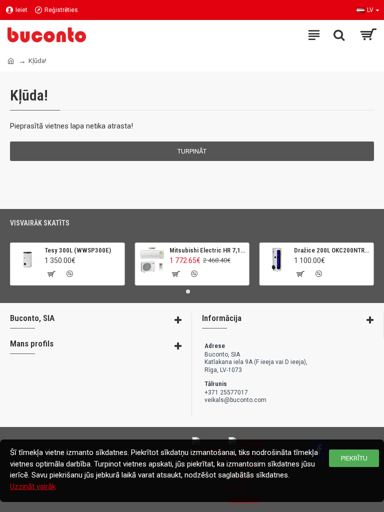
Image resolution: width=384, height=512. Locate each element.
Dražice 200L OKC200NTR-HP (332, 250)
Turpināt (192, 151)
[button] (188, 292)
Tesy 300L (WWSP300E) (77, 250)
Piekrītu (354, 458)
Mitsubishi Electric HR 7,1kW (208, 250)
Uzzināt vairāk (33, 486)
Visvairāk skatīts (40, 223)
